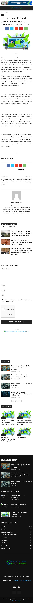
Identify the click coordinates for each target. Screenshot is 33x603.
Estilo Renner (10, 158)
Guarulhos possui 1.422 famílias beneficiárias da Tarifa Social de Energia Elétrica (8, 182)
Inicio (2, 12)
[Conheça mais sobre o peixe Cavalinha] (5, 514)
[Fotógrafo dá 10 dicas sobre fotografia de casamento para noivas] (8, 414)
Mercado (3, 529)
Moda (6, 12)
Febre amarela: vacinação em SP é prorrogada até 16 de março (24, 181)
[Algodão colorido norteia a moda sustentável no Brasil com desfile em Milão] (5, 242)
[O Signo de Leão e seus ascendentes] (5, 498)
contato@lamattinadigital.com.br (22, 580)
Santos (3, 543)
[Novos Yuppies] (24, 431)
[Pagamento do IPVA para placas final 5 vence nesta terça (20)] (24, 414)
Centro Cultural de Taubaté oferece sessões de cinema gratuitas (8, 439)
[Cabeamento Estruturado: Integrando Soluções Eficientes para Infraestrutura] (5, 394)
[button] (30, 8)
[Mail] (16, 216)
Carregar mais (16, 401)
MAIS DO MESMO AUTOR (9, 227)
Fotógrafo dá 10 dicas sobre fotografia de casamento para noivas (7, 422)
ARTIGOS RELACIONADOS (9, 224)
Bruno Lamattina (7, 24)
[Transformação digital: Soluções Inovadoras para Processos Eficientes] (5, 368)
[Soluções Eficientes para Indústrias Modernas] (5, 386)
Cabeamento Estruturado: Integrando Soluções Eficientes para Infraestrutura (21, 393)
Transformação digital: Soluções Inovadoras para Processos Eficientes (20, 367)
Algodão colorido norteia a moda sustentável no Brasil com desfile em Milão (21, 242)
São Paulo (20, 418)
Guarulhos (4, 545)
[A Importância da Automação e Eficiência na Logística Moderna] (5, 377)
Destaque (3, 244)
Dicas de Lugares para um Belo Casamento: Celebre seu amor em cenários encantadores (21, 233)
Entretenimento (5, 537)
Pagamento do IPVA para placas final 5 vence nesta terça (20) (24, 422)
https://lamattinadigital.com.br (16, 205)
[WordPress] (19, 592)
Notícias (3, 418)
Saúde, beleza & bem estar (8, 535)
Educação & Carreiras (7, 532)
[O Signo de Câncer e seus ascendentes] (5, 506)
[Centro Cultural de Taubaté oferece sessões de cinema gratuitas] (8, 431)
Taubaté (3, 435)
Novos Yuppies (21, 437)
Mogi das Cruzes (5, 548)
